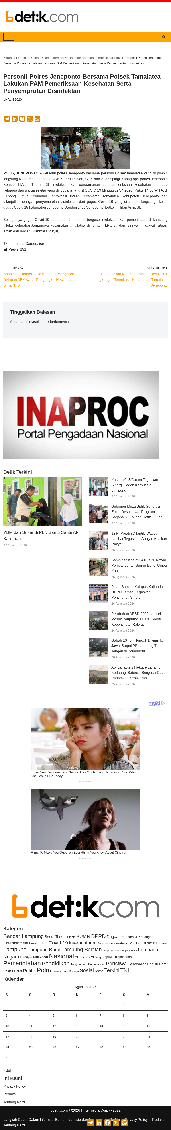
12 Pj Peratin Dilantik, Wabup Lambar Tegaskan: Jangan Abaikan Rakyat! (139, 539)
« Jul (7, 1071)
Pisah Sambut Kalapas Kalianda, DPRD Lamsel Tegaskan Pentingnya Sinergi (137, 592)
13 (77, 1026)
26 (54, 1047)
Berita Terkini (55, 937)
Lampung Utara (128, 950)
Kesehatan (121, 943)
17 (7, 1037)
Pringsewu (55, 971)
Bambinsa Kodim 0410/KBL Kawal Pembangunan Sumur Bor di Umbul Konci (139, 565)
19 (54, 1037)
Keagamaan (105, 943)
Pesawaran (137, 964)
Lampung (15, 949)
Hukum (33, 943)
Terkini (111, 970)
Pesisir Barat (157, 964)
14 (101, 1026)
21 (101, 1037)
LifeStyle (26, 957)
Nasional (61, 956)
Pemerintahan (22, 963)
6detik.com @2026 (65, 1110)
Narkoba (40, 957)
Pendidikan (56, 963)
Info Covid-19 (53, 943)
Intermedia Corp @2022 (102, 1110)
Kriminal (151, 943)
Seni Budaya (70, 971)
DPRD (98, 936)
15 (124, 1026)
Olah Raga (82, 957)
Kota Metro (136, 943)
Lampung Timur (111, 950)
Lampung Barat (44, 949)
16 (148, 1026)
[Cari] (163, 36)
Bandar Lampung (23, 936)
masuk (34, 322)
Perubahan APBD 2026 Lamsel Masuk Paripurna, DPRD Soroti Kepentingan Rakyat (136, 619)
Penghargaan (79, 964)
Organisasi (123, 957)
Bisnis (71, 937)
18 (31, 1037)
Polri (43, 970)
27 (77, 1047)
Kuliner (163, 943)
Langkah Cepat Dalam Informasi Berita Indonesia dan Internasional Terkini (70, 57)
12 (54, 1026)
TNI (124, 970)
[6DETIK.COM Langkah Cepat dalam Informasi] (42, 17)
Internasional (82, 942)
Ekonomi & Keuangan (137, 937)
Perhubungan (96, 964)
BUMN (83, 936)
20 (77, 1037)
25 (31, 1047)
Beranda (9, 57)
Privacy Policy (14, 1086)
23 (148, 1037)
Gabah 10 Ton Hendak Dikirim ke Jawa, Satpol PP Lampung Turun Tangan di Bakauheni (137, 646)
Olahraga (96, 957)
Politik (29, 970)
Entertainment (15, 943)
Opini (107, 957)
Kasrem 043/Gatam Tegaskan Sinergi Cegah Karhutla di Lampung (134, 485)
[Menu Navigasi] (8, 37)
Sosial (87, 970)
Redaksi (9, 1094)
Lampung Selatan (81, 949)
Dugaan (114, 936)
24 (7, 1047)
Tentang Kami (14, 1102)
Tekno (99, 971)
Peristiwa (116, 963)
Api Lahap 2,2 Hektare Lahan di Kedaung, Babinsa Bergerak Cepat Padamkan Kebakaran (139, 672)
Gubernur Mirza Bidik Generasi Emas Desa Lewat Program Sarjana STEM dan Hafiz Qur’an (137, 512)
